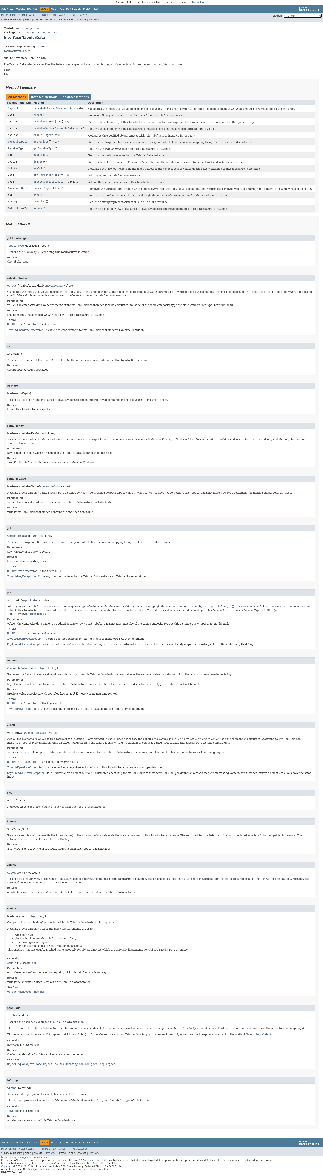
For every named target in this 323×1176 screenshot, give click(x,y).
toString (39, 201)
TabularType (16, 148)
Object (12, 108)
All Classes (80, 15)
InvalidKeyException (21, 576)
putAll (37, 181)
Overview (7, 8)
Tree (61, 8)
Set (10, 168)
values (37, 208)
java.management (28, 28)
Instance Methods (44, 97)
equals (37, 135)
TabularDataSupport (17, 50)
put (35, 174)
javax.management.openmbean (38, 32)
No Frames (59, 15)
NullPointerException (22, 324)
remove (37, 188)
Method (50, 19)
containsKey (41, 121)
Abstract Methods (75, 97)
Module (20, 8)
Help (95, 8)
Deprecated (73, 8)
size (36, 194)
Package (32, 8)
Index (86, 8)
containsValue (43, 128)
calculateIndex (43, 108)
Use (53, 8)
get (35, 141)
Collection (15, 208)
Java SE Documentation (87, 1160)
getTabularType (43, 148)
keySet (37, 168)
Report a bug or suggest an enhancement (25, 1157)
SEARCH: (277, 16)
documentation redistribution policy (88, 1169)
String (12, 201)
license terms (199, 2)
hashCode (39, 154)
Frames (45, 15)
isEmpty (38, 161)
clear (37, 114)
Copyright (6, 1166)
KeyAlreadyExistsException (26, 644)
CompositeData (65, 108)
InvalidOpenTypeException (25, 329)
